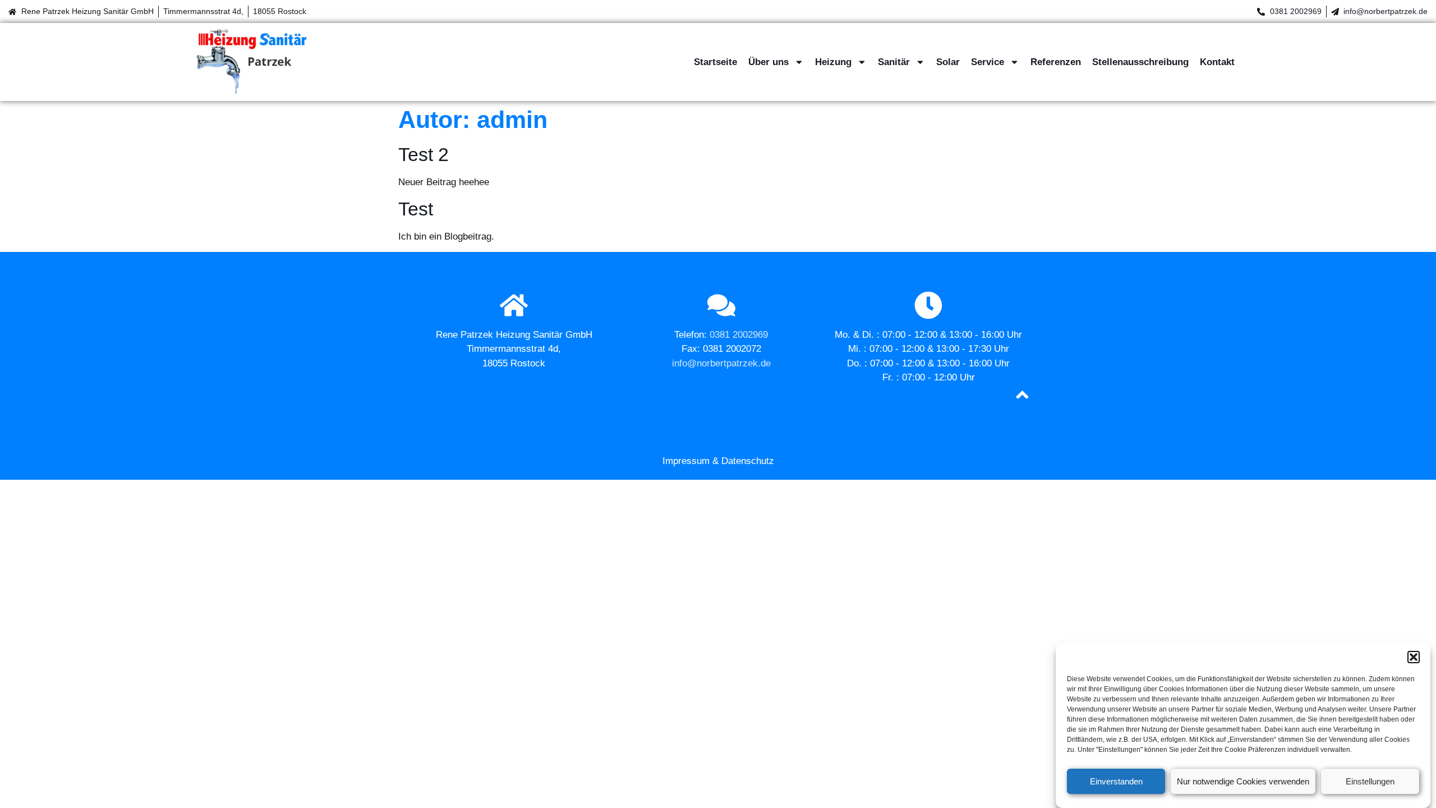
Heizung (833, 62)
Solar (948, 62)
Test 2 (423, 154)
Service (987, 62)
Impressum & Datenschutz (718, 461)
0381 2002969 (1296, 11)
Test (415, 208)
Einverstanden (1116, 781)
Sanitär (894, 62)
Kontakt (1217, 62)
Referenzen (1055, 62)
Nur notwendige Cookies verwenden (1243, 781)
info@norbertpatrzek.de (1385, 11)
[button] (1413, 657)
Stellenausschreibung (1140, 62)
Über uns (768, 62)
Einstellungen (1370, 781)
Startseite (715, 62)
